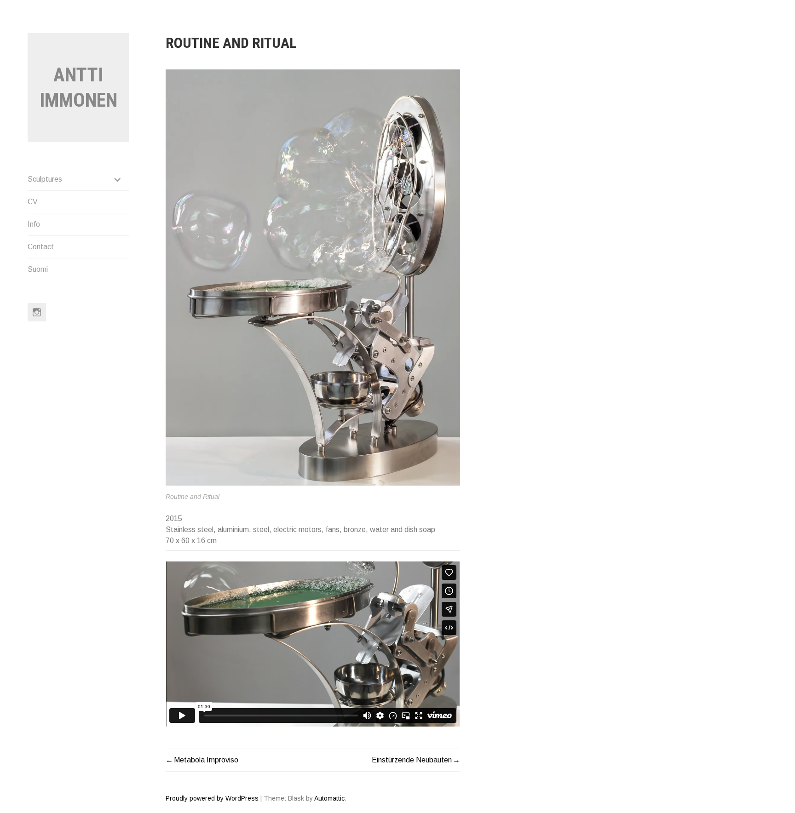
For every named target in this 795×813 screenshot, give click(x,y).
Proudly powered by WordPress (212, 798)
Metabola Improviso (206, 760)
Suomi (38, 269)
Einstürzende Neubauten (412, 760)
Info (34, 224)
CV (33, 202)
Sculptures (45, 179)
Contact (41, 247)
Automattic (329, 798)
